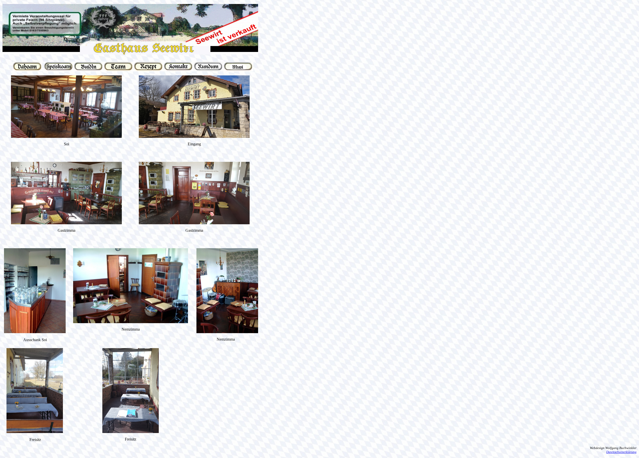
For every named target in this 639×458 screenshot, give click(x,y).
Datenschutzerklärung (621, 452)
